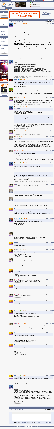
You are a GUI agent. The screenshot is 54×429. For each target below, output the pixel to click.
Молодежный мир (3, 38)
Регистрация (37, 0)
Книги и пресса (3, 48)
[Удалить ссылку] (19, 413)
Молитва (10, 9)
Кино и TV (2, 51)
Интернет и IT (3, 49)
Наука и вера (3, 31)
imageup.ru (24, 422)
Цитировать (52, 23)
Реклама (35, 426)
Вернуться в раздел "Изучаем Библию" (17, 21)
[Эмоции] (21, 413)
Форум (7, 9)
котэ (15, 136)
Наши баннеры (30, 426)
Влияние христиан (4, 28)
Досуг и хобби (3, 52)
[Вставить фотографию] (23, 413)
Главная (2, 13)
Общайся (8, 8)
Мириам (16, 97)
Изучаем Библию (3, 18)
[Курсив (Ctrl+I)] (14, 413)
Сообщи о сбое (3, 58)
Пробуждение (3, 21)
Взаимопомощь (3, 56)
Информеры (38, 426)
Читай (3, 8)
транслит (39, 422)
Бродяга (16, 23)
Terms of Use (26, 426)
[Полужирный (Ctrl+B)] (13, 413)
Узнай (15, 8)
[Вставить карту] (26, 413)
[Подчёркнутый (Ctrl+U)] (15, 413)
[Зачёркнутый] (16, 413)
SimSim (16, 79)
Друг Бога (16, 218)
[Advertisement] (32, 228)
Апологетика (3, 34)
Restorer (16, 208)
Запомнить (30, 0)
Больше (53, 21)
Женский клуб (3, 41)
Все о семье (3, 42)
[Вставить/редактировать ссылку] (18, 413)
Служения (2, 24)
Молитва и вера (3, 20)
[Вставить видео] (24, 413)
